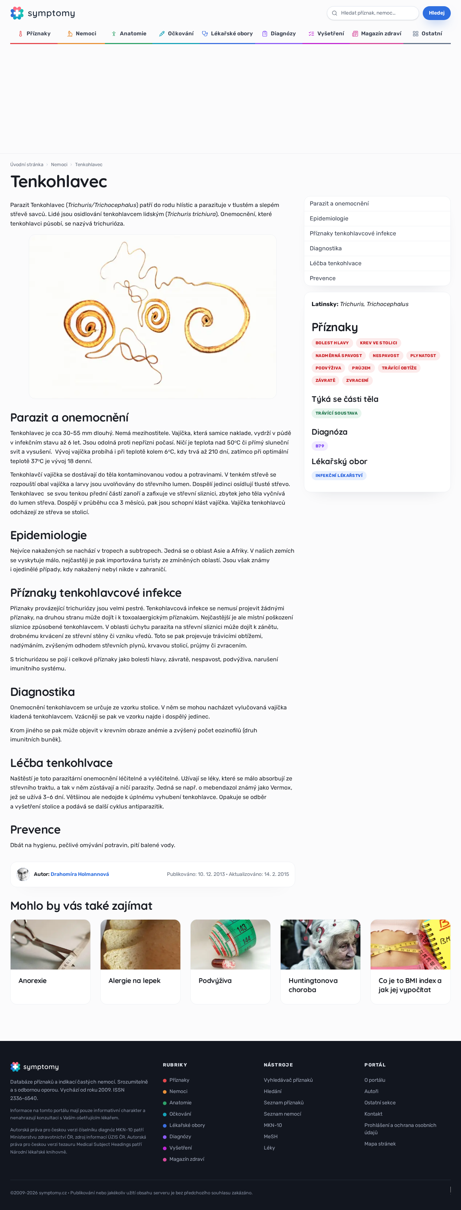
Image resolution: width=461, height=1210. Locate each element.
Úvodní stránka (26, 164)
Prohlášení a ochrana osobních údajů (400, 1129)
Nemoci (86, 33)
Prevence (323, 278)
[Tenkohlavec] (153, 316)
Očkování (181, 33)
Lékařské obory (232, 33)
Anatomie (133, 33)
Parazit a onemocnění (339, 203)
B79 (320, 446)
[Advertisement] (230, 99)
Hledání (272, 1091)
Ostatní (432, 33)
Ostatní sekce (380, 1103)
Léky (269, 1148)
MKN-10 (273, 1125)
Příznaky (39, 33)
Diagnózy (283, 33)
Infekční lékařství (339, 475)
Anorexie (32, 980)
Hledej (437, 13)
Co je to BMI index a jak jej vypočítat (410, 985)
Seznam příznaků (284, 1103)
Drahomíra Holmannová (80, 874)
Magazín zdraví (381, 33)
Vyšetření (330, 33)
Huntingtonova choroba (313, 985)
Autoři (371, 1091)
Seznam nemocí (282, 1114)
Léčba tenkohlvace (336, 263)
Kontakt (373, 1114)
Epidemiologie (329, 218)
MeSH (271, 1136)
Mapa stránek (380, 1144)
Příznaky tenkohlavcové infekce (353, 233)
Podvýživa (215, 980)
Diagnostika (326, 248)
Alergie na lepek (135, 980)
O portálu (374, 1080)
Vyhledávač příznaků (288, 1080)
